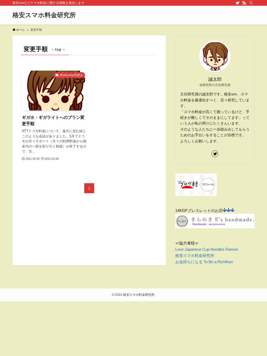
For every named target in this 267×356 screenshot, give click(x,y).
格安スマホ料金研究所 (44, 15)
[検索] (251, 3)
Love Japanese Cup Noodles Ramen (206, 249)
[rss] (244, 3)
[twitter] (237, 3)
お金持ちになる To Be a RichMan (204, 262)
